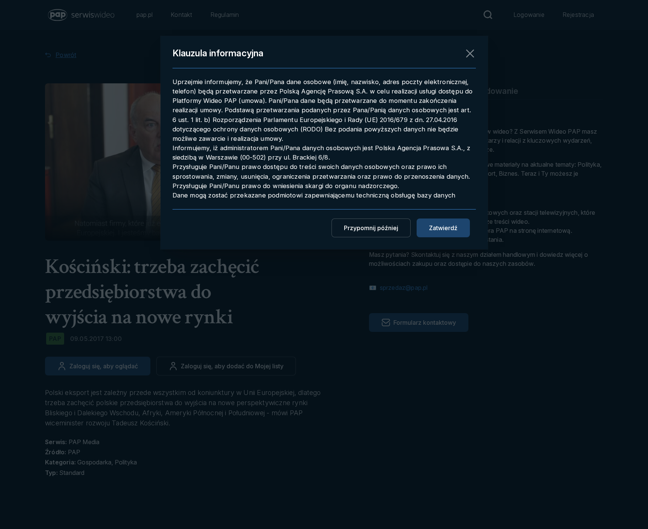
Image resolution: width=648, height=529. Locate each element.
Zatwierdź (443, 228)
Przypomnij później (371, 228)
